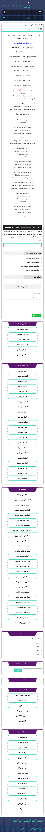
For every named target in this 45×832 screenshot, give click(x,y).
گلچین (37, 647)
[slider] (8, 227)
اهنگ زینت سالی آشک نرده (33, 24)
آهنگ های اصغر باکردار (22, 566)
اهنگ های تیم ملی (22, 329)
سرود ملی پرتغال (23, 768)
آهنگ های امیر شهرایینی (22, 602)
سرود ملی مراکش (22, 763)
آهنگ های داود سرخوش (22, 571)
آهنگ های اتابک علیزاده (22, 510)
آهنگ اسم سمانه (22, 407)
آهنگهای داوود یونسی (22, 587)
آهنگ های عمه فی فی (22, 546)
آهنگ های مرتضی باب (22, 520)
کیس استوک (23, 700)
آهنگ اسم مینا (22, 412)
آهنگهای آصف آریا (22, 617)
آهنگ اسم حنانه (22, 437)
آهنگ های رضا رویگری (22, 505)
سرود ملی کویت (22, 809)
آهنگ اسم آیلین (22, 443)
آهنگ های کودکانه (22, 495)
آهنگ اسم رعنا (22, 417)
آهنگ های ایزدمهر (22, 541)
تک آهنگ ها (35, 639)
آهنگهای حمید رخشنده (22, 592)
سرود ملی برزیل (22, 737)
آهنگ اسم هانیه (22, 396)
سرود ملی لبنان (22, 804)
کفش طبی (22, 721)
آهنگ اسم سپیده (22, 463)
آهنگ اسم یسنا (22, 432)
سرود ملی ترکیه (22, 752)
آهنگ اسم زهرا (22, 371)
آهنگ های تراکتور (22, 350)
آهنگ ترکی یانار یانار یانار (32, 270)
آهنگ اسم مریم (22, 381)
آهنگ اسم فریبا (22, 427)
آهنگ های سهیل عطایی (22, 515)
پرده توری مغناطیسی (22, 716)
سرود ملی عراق (22, 783)
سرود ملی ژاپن (22, 747)
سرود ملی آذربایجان (22, 758)
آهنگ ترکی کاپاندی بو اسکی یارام (30, 266)
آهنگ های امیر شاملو (22, 577)
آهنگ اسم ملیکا (22, 468)
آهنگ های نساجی (22, 355)
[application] (22, 227)
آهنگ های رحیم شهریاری (22, 561)
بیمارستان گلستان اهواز (22, 695)
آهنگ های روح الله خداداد (22, 623)
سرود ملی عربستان (22, 798)
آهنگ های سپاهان (22, 344)
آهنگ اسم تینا (22, 478)
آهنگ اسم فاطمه (22, 376)
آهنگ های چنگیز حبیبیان (22, 536)
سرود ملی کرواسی (22, 778)
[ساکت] (13, 227)
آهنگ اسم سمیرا (23, 422)
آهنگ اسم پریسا (22, 458)
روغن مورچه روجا (22, 711)
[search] (4, 18)
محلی (37, 650)
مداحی (37, 654)
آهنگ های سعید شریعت (22, 607)
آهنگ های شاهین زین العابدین (22, 530)
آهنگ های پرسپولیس (22, 339)
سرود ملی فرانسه (22, 773)
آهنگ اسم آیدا (22, 448)
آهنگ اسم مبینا (22, 473)
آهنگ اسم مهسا (22, 391)
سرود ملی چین (22, 793)
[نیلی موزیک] (37, 5)
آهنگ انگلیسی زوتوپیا (33, 262)
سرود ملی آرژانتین (22, 742)
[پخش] (38, 227)
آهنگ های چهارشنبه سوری (23, 500)
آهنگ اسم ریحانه (22, 402)
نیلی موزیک (40, 820)
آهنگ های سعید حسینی (22, 597)
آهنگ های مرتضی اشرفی (22, 612)
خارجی (37, 643)
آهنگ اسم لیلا (22, 386)
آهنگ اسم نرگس (22, 453)
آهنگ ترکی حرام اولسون (32, 258)
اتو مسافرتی (22, 705)
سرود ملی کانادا (22, 788)
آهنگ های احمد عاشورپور (22, 551)
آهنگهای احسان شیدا (22, 556)
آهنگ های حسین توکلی (22, 525)
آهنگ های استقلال (22, 334)
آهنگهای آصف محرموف (22, 582)
